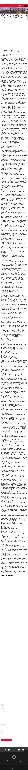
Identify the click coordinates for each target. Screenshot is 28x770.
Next (27, 13)
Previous (0, 13)
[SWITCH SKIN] (19, 5)
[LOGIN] (21, 5)
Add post (25, 6)
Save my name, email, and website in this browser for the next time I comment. (13, 736)
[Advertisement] (14, 34)
